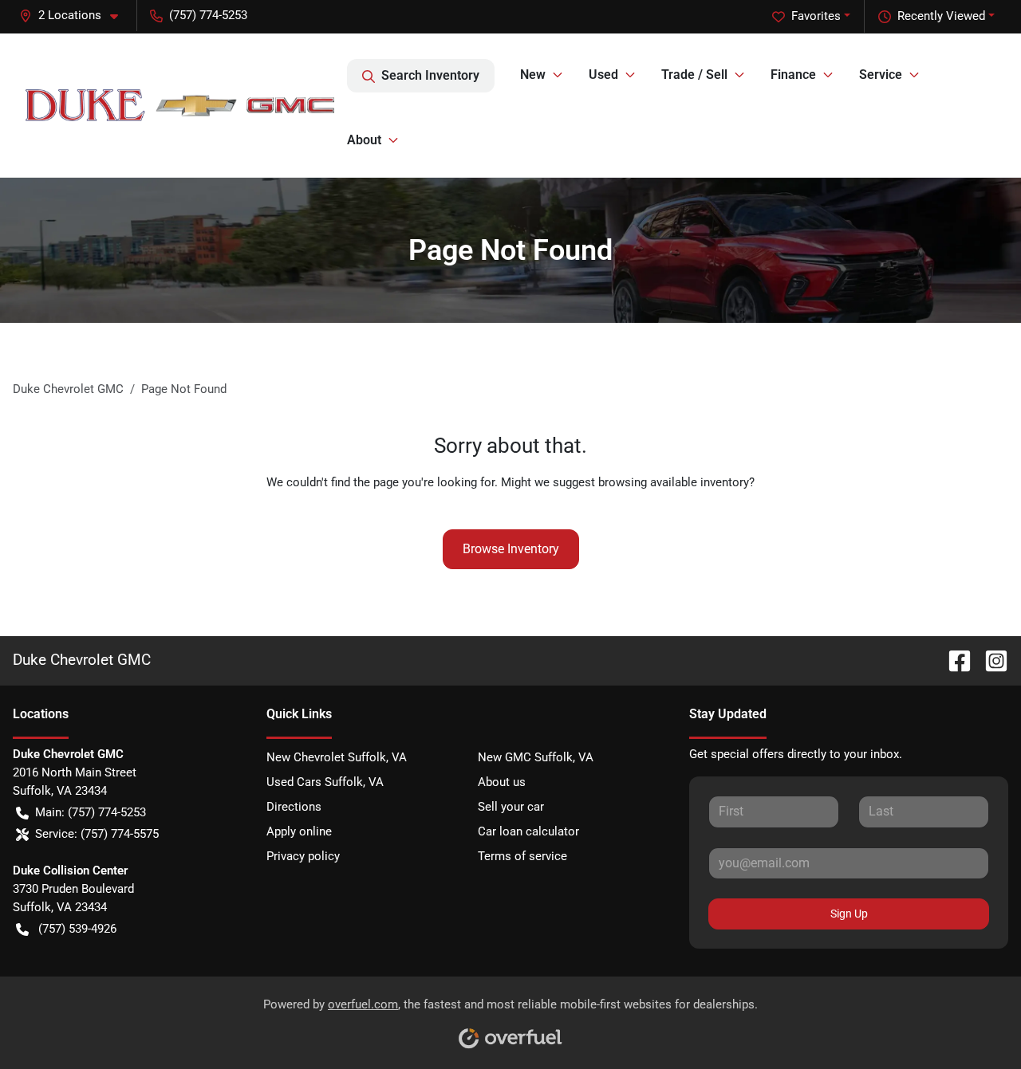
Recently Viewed (941, 16)
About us (502, 782)
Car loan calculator (528, 831)
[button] (75, 15)
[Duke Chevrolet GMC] (180, 105)
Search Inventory (430, 75)
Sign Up (849, 913)
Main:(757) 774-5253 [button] (90, 812)
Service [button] (880, 74)
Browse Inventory (511, 548)
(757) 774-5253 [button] (208, 15)
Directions (293, 807)
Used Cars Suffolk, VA (325, 782)
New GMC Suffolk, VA (535, 757)
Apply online (299, 831)
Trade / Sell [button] (694, 74)
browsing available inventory (673, 482)
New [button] (533, 74)
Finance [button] (793, 74)
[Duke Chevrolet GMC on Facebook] (953, 659)
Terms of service (522, 856)
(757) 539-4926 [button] (77, 929)
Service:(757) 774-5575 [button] (97, 834)
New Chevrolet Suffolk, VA (336, 757)
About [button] (364, 139)
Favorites (816, 16)
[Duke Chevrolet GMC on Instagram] (990, 659)
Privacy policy (303, 856)
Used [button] (603, 74)
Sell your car (511, 807)
